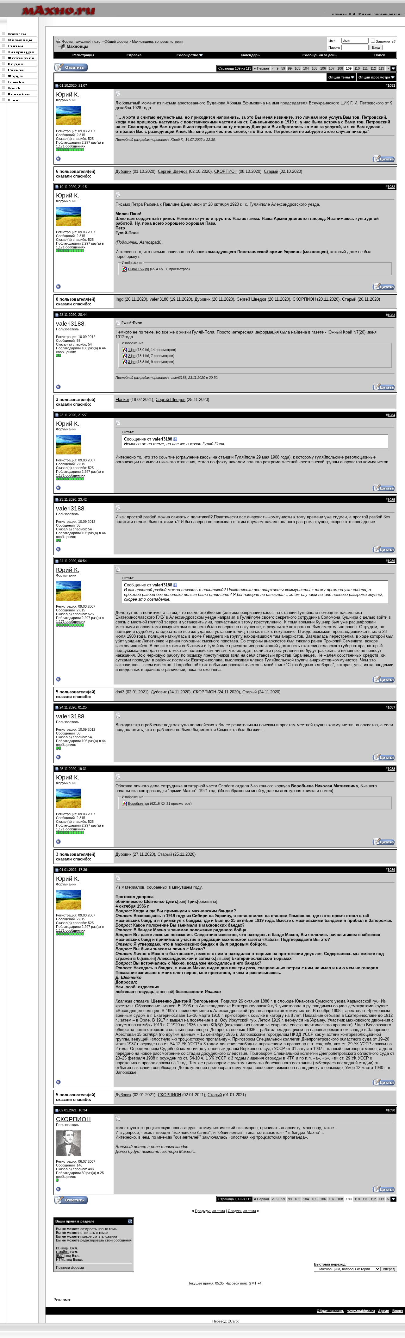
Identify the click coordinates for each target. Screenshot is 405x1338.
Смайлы (62, 1252)
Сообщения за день (319, 55)
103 (297, 68)
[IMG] (60, 1256)
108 (340, 68)
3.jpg (131, 362)
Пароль (334, 47)
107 (331, 68)
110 (357, 68)
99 (290, 68)
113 (381, 68)
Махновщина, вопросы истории (157, 41)
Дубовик (123, 171)
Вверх (397, 1311)
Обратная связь (330, 1311)
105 (314, 68)
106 (323, 68)
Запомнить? (386, 41)
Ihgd (119, 299)
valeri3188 (159, 299)
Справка (134, 55)
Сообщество (187, 55)
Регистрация (83, 55)
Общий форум (116, 41)
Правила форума (70, 1267)
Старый (271, 171)
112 (373, 68)
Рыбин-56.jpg (138, 269)
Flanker (122, 399)
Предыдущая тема (210, 1211)
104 (306, 68)
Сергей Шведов (173, 171)
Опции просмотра (374, 77)
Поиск (379, 55)
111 (365, 68)
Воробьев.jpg (138, 803)
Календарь (250, 55)
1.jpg (131, 350)
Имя (331, 41)
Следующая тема (242, 1211)
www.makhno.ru (361, 1311)
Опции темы (339, 77)
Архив (383, 1311)
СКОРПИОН (225, 171)
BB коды (62, 1248)
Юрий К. (67, 94)
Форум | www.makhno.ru (81, 41)
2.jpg (131, 356)
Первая (261, 68)
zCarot (233, 1321)
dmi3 (119, 692)
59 (283, 68)
